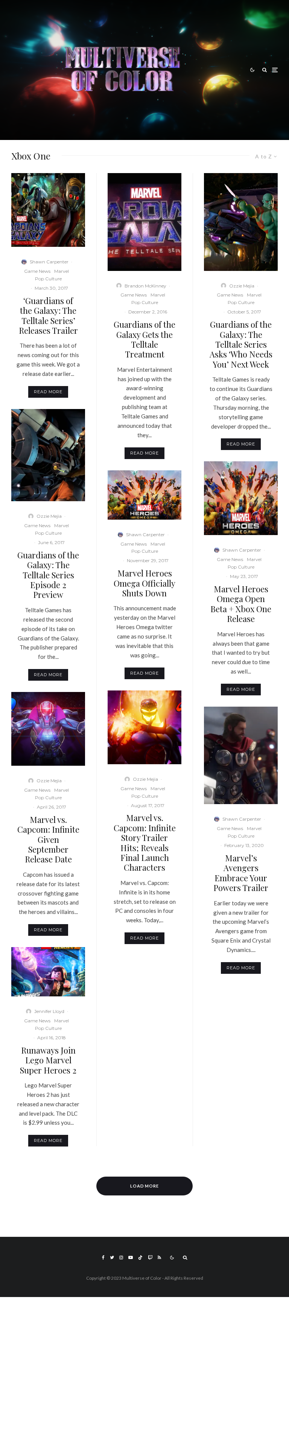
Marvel (61, 271)
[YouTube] (130, 1257)
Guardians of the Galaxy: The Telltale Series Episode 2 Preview (48, 575)
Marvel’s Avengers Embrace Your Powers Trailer (240, 873)
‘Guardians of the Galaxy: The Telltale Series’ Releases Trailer (48, 316)
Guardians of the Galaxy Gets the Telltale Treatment (144, 339)
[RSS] (159, 1257)
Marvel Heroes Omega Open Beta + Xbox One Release (240, 604)
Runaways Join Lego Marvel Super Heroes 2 (48, 1060)
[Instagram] (121, 1257)
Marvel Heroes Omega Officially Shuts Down (144, 583)
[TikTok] (140, 1257)
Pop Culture (48, 278)
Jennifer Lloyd (49, 1011)
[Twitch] (150, 1257)
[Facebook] (103, 1257)
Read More (48, 391)
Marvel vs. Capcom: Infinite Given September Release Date (48, 839)
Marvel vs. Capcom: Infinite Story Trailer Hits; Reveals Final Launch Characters (145, 842)
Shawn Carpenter (49, 262)
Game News (37, 271)
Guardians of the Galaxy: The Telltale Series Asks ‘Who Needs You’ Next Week (241, 344)
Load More (144, 1185)
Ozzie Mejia (49, 516)
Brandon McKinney (145, 286)
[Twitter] (112, 1257)
